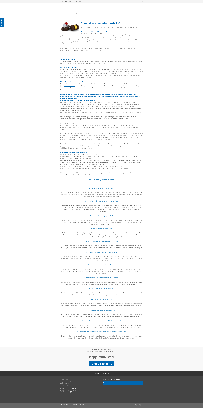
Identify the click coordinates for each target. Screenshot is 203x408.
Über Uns (141, 8)
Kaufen (103, 8)
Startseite (62, 14)
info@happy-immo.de (67, 1)
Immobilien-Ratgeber (111, 8)
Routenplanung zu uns (111, 383)
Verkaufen (97, 8)
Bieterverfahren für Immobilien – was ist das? (83, 14)
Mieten (126, 8)
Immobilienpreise (134, 8)
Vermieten (120, 8)
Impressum (105, 373)
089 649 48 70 (78, 1)
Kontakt (96, 373)
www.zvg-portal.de (69, 86)
